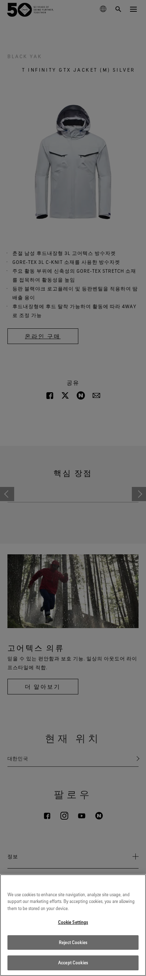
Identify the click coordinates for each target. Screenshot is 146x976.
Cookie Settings (73, 922)
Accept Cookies (73, 962)
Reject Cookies (73, 942)
